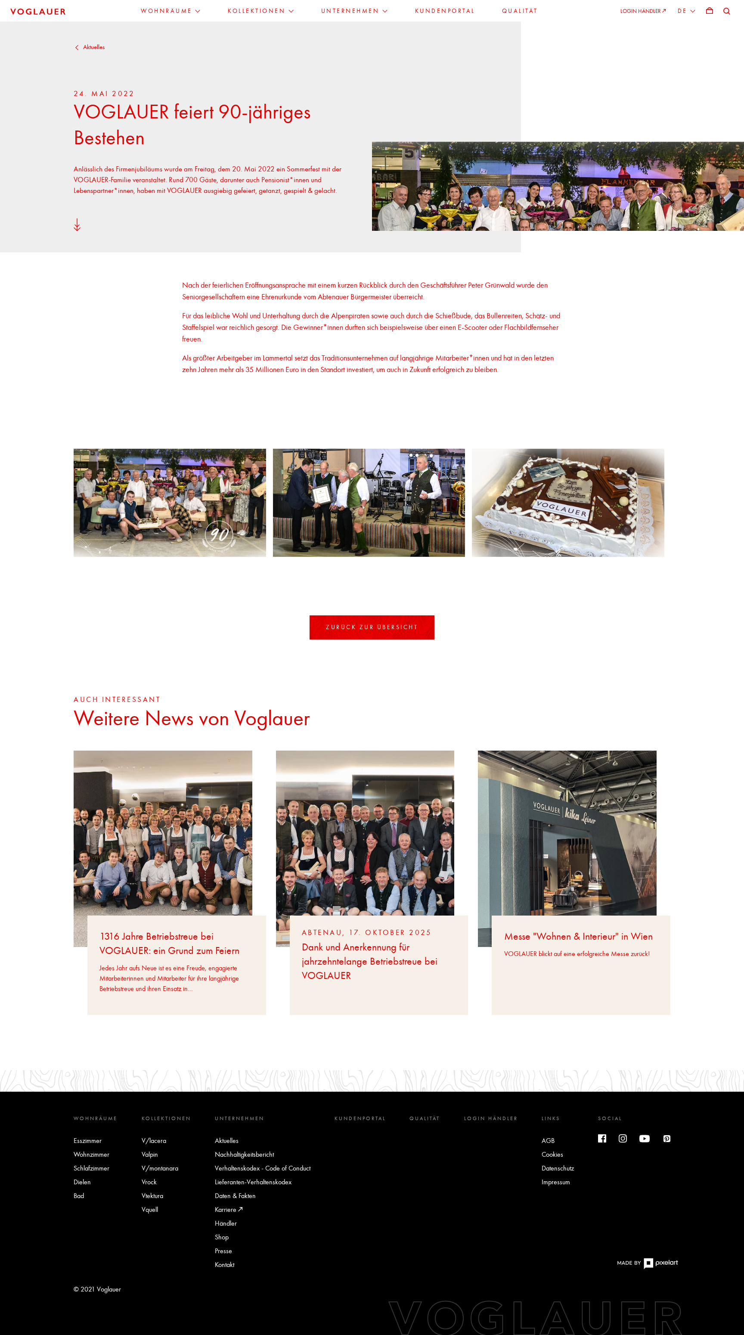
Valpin (150, 1154)
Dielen (82, 1182)
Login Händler (491, 1118)
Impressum (556, 1182)
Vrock (149, 1182)
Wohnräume (96, 1118)
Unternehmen (239, 1118)
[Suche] (727, 10)
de (684, 11)
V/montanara (160, 1168)
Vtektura (152, 1196)
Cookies (552, 1154)
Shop (222, 1237)
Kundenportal (360, 1118)
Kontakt (224, 1264)
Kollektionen (166, 1118)
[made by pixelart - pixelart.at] (647, 1268)
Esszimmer (88, 1140)
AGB (548, 1140)
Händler (226, 1223)
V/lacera (154, 1140)
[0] (709, 10)
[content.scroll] (77, 224)
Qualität (424, 1118)
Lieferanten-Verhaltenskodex (253, 1182)
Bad (79, 1196)
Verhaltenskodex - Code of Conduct (262, 1168)
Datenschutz (558, 1168)
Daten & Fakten (235, 1196)
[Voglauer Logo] (37, 11)
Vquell (150, 1209)
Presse (223, 1251)
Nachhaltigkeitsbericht (244, 1154)
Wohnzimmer (91, 1154)
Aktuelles (94, 47)
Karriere (226, 1209)
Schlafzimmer (91, 1168)
